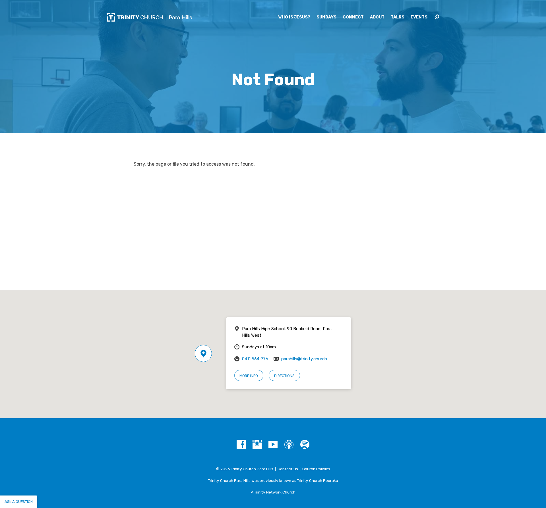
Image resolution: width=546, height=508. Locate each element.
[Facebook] (241, 444)
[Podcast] (288, 444)
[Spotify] (304, 444)
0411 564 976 (255, 358)
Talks (397, 17)
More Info (248, 376)
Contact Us (288, 469)
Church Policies (316, 469)
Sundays (326, 17)
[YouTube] (273, 444)
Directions (284, 376)
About (377, 17)
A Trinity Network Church (273, 492)
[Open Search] (437, 17)
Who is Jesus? (294, 17)
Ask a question (19, 501)
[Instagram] (257, 444)
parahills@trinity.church (304, 358)
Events (419, 17)
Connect (353, 17)
